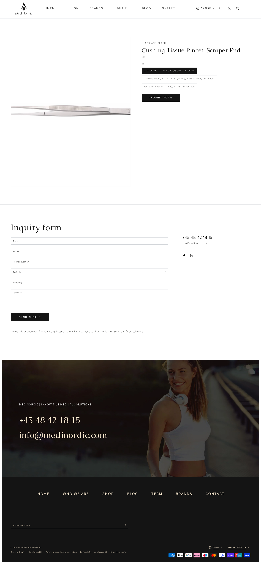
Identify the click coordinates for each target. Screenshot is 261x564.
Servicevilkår (121, 331)
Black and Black (154, 43)
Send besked (30, 317)
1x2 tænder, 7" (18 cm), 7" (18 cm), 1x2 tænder (169, 70)
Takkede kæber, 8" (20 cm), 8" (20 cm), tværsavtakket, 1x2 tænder (179, 78)
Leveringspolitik (100, 552)
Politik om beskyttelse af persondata (89, 331)
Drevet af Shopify (18, 552)
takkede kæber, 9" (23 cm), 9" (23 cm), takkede (169, 86)
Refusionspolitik (35, 552)
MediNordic (22, 547)
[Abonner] (126, 525)
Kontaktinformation (118, 552)
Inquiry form (160, 97)
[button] (221, 8)
